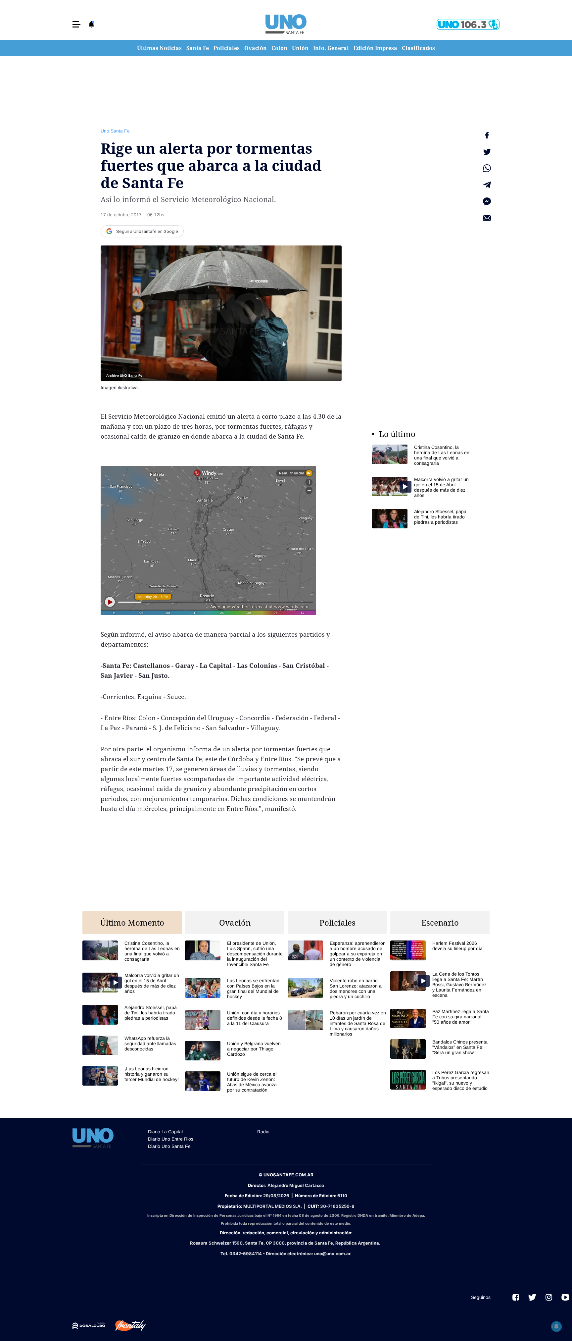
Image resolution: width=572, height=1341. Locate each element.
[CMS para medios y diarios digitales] (88, 1325)
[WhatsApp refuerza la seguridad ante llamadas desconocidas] (132, 1045)
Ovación (255, 48)
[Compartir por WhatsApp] (487, 168)
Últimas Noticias (159, 48)
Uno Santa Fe (115, 131)
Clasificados (418, 48)
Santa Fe (197, 48)
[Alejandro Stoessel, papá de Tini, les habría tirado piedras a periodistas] (421, 518)
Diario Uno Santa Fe (169, 1146)
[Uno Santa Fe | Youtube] (565, 1297)
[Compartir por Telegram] (487, 184)
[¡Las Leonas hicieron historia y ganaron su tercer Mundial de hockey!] (132, 1076)
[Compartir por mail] (487, 218)
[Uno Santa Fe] (286, 24)
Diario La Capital (165, 1131)
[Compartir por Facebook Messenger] (487, 201)
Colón (279, 48)
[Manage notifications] (556, 1326)
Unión (300, 48)
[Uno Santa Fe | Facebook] (515, 1297)
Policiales (227, 48)
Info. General (331, 48)
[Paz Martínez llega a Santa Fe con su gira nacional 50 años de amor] (440, 1018)
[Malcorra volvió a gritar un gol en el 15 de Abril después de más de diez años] (421, 487)
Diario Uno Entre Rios (170, 1139)
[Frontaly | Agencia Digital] (125, 1325)
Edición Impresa (375, 48)
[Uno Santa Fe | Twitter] (532, 1297)
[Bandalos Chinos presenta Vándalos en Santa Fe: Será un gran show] (440, 1049)
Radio (263, 1131)
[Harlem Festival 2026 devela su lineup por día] (440, 950)
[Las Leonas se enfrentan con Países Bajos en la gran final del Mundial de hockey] (234, 988)
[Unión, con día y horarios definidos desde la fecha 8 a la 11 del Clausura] (234, 1020)
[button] (76, 24)
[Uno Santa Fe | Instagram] (548, 1297)
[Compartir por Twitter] (487, 151)
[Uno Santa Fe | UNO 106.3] (468, 24)
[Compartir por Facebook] (487, 135)
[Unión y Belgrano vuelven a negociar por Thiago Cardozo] (234, 1050)
